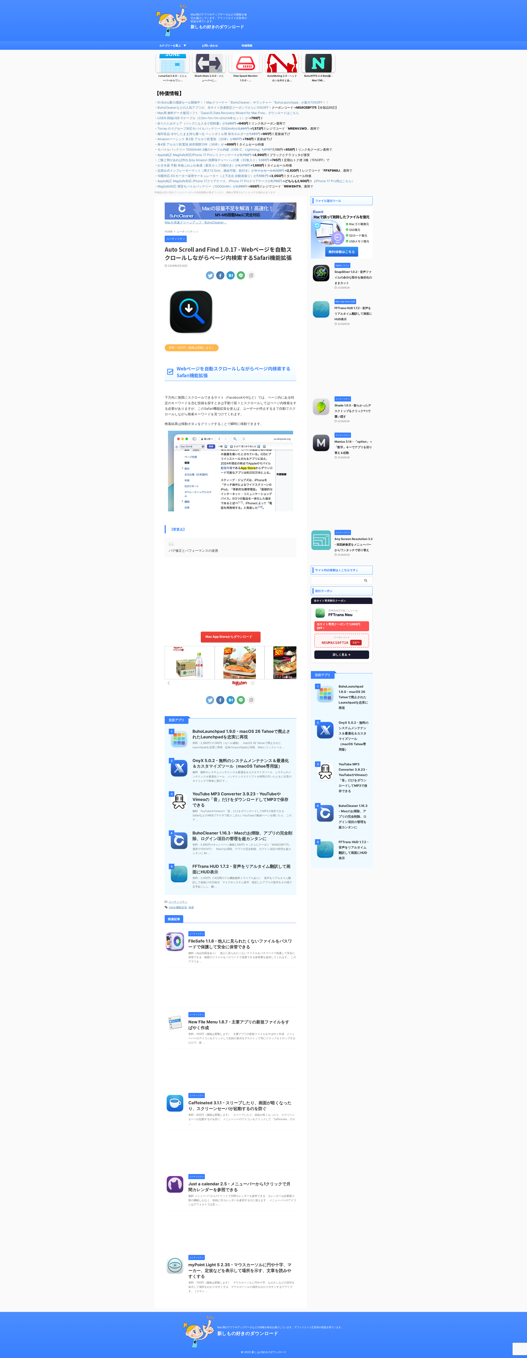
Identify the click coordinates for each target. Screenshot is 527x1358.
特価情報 (247, 45)
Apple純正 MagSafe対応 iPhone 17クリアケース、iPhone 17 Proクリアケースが (219, 181)
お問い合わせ (210, 45)
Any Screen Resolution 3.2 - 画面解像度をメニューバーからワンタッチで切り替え (354, 544)
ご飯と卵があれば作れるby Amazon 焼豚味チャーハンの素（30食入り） (213, 160)
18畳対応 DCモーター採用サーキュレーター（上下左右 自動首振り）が (212, 176)
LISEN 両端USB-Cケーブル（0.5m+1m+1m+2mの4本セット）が (202, 118)
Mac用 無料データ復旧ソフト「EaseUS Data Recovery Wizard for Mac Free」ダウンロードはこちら (228, 113)
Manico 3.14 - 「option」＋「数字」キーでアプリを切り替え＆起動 (353, 447)
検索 (191, 907)
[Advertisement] (230, 592)
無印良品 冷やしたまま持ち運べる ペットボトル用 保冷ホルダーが (208, 134)
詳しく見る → (342, 654)
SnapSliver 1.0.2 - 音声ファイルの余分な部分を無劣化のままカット (353, 277)
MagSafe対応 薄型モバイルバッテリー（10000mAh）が (202, 186)
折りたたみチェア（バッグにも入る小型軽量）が (196, 123)
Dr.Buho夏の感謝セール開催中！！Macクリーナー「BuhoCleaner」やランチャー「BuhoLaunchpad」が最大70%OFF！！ (243, 102)
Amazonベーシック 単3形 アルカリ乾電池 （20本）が (199, 139)
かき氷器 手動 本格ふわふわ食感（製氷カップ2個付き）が (203, 165)
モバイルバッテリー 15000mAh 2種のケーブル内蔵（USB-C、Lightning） (215, 149)
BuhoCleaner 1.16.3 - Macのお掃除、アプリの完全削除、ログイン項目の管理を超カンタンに (353, 816)
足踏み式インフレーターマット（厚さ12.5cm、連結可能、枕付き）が (220, 170)
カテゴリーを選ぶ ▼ (172, 45)
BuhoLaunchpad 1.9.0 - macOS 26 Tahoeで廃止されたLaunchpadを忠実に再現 (353, 697)
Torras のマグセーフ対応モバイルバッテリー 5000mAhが (203, 128)
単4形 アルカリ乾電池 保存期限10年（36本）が (190, 144)
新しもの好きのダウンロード (217, 26)
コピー (356, 642)
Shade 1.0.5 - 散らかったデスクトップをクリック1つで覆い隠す (353, 411)
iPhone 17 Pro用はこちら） (335, 181)
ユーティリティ (178, 901)
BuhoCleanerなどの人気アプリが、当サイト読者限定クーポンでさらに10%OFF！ (214, 107)
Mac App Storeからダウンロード (228, 637)
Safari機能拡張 (178, 907)
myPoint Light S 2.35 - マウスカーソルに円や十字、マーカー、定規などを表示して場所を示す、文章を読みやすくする (239, 1270)
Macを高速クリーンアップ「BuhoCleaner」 (196, 222)
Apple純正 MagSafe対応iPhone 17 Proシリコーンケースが (204, 155)
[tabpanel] (172, 69)
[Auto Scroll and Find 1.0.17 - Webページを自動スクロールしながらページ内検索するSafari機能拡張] (230, 275)
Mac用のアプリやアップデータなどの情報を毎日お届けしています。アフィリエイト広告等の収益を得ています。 (280, 1327)
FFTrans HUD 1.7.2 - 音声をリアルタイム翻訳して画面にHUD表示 (353, 313)
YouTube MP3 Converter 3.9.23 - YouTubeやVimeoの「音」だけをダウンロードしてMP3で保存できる (240, 799)
